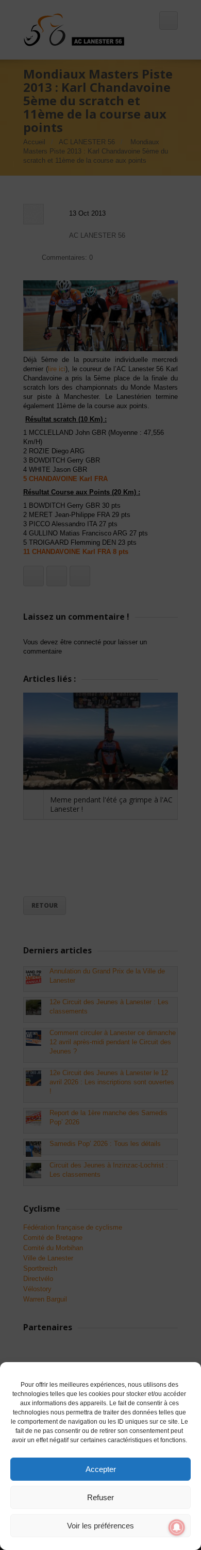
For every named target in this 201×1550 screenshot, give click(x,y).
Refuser (100, 1497)
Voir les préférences (100, 1525)
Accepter (101, 1469)
